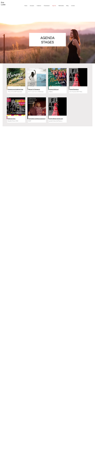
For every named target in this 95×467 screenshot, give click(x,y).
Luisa (3, 4)
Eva (2, 2)
